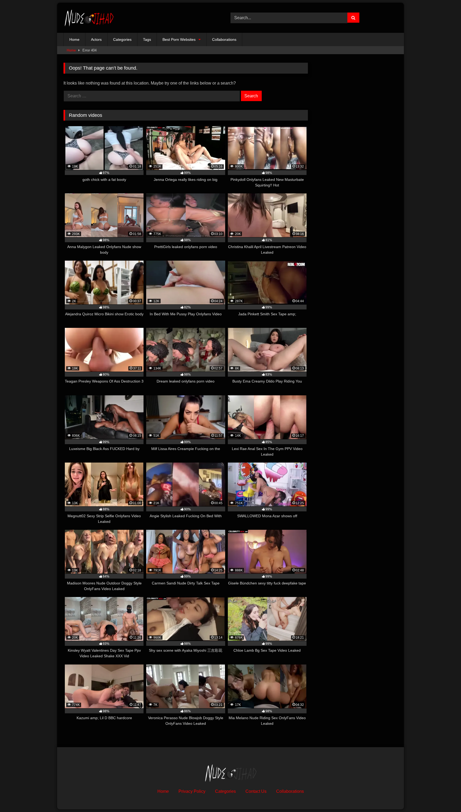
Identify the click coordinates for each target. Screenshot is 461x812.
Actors (96, 39)
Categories (122, 39)
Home (74, 39)
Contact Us (256, 791)
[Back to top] (444, 796)
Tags (147, 39)
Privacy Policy (191, 791)
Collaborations (224, 39)
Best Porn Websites (179, 39)
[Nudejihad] (88, 18)
